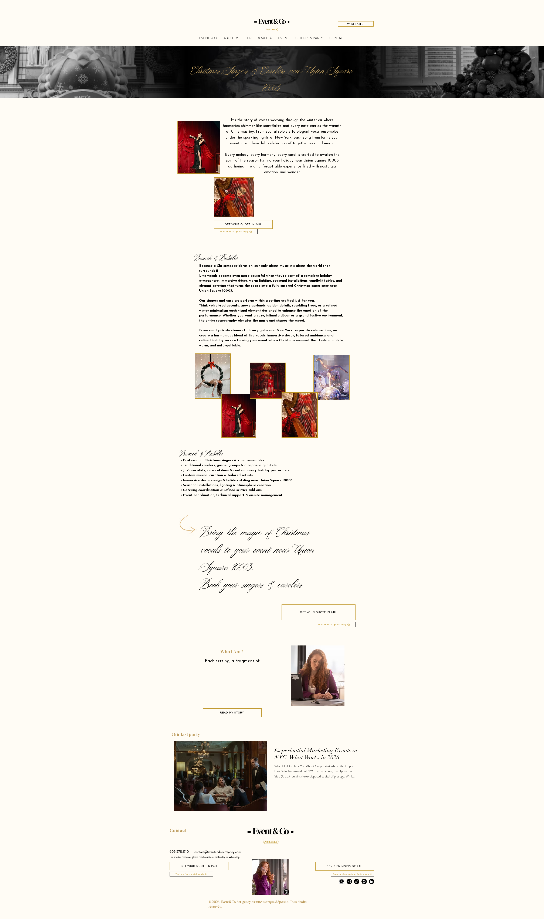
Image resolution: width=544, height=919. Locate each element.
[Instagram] (286, 892)
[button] (179, 851)
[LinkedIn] (371, 881)
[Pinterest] (364, 881)
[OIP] (341, 881)
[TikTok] (356, 881)
